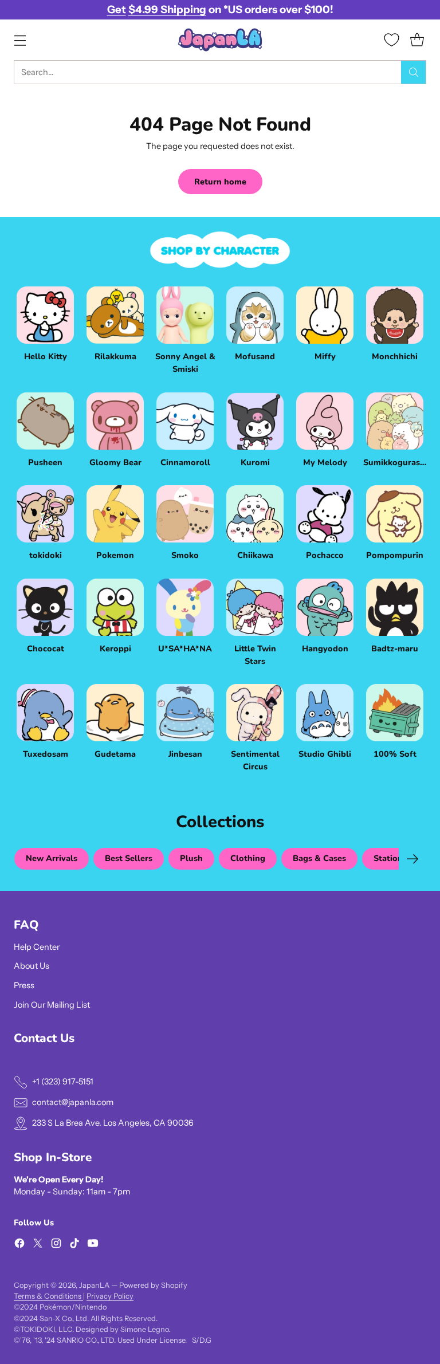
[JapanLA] (220, 40)
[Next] (412, 858)
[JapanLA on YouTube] (93, 1245)
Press (24, 985)
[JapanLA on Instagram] (56, 1245)
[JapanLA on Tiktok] (74, 1245)
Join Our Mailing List (52, 1005)
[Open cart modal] (417, 40)
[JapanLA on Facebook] (19, 1245)
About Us (31, 966)
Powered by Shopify (153, 1285)
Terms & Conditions (48, 1296)
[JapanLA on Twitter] (38, 1245)
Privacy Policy (110, 1296)
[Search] (413, 72)
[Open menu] (20, 40)
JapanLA (94, 1285)
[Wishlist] (391, 40)
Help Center (37, 947)
